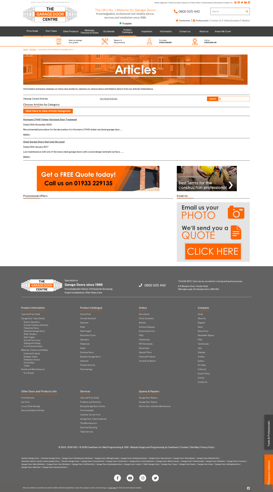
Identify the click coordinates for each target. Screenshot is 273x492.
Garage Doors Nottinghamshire (227, 464)
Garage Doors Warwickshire (160, 458)
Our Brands (29, 373)
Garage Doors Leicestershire (93, 461)
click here (112, 488)
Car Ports (25, 402)
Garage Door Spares (148, 402)
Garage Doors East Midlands (58, 464)
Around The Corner (32, 340)
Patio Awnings (86, 369)
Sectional (84, 323)
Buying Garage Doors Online (92, 406)
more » (26, 134)
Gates (82, 348)
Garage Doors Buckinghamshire (109, 464)
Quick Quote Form (147, 331)
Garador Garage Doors (30, 458)
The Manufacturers (88, 423)
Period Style (29, 363)
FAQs (141, 335)
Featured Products (32, 353)
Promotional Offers (35, 195)
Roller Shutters (30, 334)
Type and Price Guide (30, 314)
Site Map (194, 447)
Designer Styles (30, 357)
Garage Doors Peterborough (192, 461)
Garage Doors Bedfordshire (208, 458)
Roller (82, 327)
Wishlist (246, 20)
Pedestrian (85, 344)
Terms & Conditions (147, 361)
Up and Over (85, 314)
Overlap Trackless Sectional (36, 325)
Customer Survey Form (90, 415)
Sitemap (201, 352)
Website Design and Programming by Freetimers (154, 447)
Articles (33, 49)
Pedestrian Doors (31, 328)
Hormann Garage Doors (50, 458)
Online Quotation (232, 20)
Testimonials (144, 340)
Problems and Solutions (90, 402)
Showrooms (144, 348)
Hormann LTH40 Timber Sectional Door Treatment (50, 119)
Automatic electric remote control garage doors (40, 461)
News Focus (203, 331)
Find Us (201, 378)
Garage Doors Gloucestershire (54, 467)
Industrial (84, 361)
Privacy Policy (207, 447)
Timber (27, 366)
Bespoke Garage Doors (90, 357)
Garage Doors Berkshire (30, 467)
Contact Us (216, 20)
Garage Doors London (132, 464)
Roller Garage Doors (151, 464)
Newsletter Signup (206, 335)
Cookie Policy (204, 374)
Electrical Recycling (88, 427)
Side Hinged (29, 337)
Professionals (202, 20)
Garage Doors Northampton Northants (77, 458)
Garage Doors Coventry (236, 461)
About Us (202, 318)
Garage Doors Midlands (215, 461)
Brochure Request (147, 327)
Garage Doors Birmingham (184, 458)
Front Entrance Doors (33, 346)
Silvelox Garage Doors (70, 461)
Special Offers (145, 352)
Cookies (184, 447)
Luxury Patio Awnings (30, 406)
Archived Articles (108, 98)
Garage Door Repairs (148, 398)
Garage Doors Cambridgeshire (142, 461)
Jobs (200, 348)
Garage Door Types (169, 464)
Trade (268, 433)
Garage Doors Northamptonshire (134, 458)
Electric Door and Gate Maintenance (154, 406)
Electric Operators (32, 322)
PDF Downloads (146, 344)
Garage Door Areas (205, 464)
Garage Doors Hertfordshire (83, 464)
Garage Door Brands (187, 464)
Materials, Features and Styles (34, 350)
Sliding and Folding (32, 343)
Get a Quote (144, 314)
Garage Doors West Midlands (33, 464)
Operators (84, 340)
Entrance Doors (87, 352)
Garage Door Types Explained (93, 419)
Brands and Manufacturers (33, 369)
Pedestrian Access (32, 360)
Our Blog (202, 365)
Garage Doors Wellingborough (107, 458)
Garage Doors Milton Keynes (167, 461)
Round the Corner (88, 335)
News (200, 327)
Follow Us (202, 369)
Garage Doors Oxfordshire (116, 461)
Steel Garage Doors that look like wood (44, 141)
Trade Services (86, 432)
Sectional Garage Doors (34, 331)
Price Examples (87, 410)
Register (201, 323)
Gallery (201, 361)
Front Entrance (27, 398)
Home (25, 49)
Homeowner (184, 20)
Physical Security (87, 365)
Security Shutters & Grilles (32, 410)
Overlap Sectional (88, 318)
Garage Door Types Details (33, 318)
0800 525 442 (189, 11)
